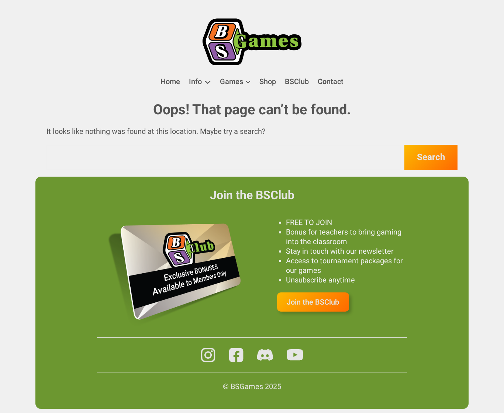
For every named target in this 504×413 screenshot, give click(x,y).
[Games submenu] (248, 81)
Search (431, 157)
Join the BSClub (313, 302)
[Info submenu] (207, 81)
